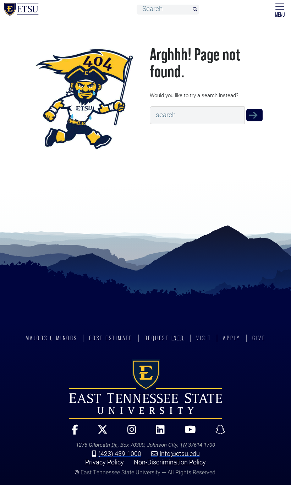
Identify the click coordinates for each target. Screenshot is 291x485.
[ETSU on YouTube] (186, 433)
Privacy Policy (104, 462)
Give (258, 338)
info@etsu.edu (180, 453)
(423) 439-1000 (119, 453)
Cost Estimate (111, 338)
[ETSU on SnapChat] (217, 433)
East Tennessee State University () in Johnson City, (145, 389)
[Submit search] (195, 10)
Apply (232, 338)
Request (164, 338)
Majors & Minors (51, 338)
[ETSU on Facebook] (72, 433)
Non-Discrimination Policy (170, 462)
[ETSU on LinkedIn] (157, 433)
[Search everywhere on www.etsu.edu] (254, 115)
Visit (204, 338)
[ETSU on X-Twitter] (99, 433)
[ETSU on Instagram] (129, 433)
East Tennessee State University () (21, 9)
